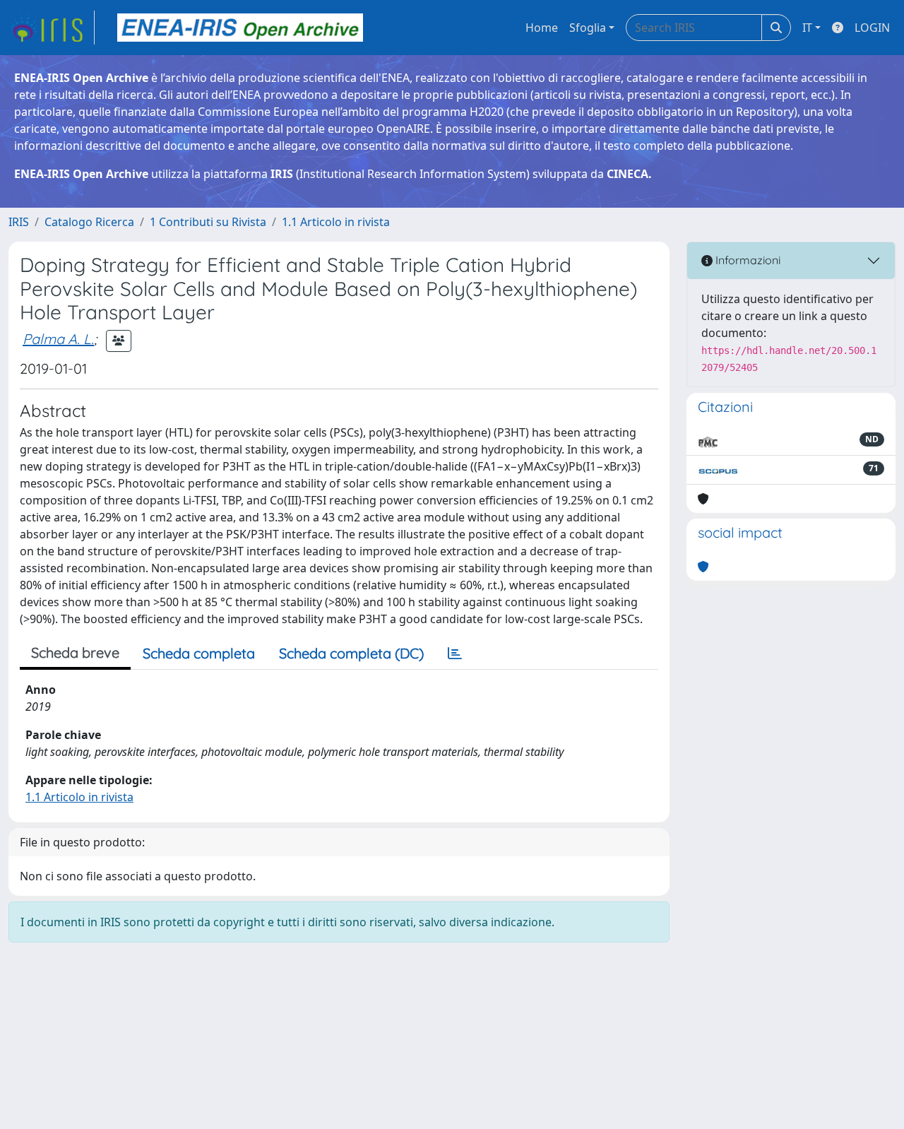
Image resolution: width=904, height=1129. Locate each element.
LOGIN (872, 27)
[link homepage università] (240, 28)
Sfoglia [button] (587, 27)
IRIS (18, 222)
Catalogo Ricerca (89, 222)
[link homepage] (51, 28)
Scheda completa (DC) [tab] (351, 653)
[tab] (455, 653)
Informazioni (746, 260)
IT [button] (807, 27)
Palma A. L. (58, 339)
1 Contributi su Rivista (208, 222)
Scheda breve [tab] (75, 652)
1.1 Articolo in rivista (336, 222)
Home (541, 27)
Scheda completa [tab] (199, 653)
